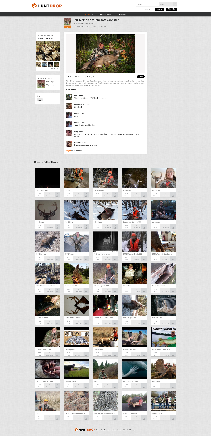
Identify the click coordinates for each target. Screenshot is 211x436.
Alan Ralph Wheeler (82, 104)
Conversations (105, 14)
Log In (159, 9)
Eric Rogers (78, 95)
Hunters (122, 14)
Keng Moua (78, 131)
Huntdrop (47, 6)
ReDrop (80, 77)
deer (39, 100)
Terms (119, 430)
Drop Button (105, 430)
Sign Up (171, 9)
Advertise (113, 430)
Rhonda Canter (80, 113)
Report (91, 77)
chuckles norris (80, 142)
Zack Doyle (80, 23)
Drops (88, 14)
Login (68, 150)
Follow (67, 27)
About (147, 9)
